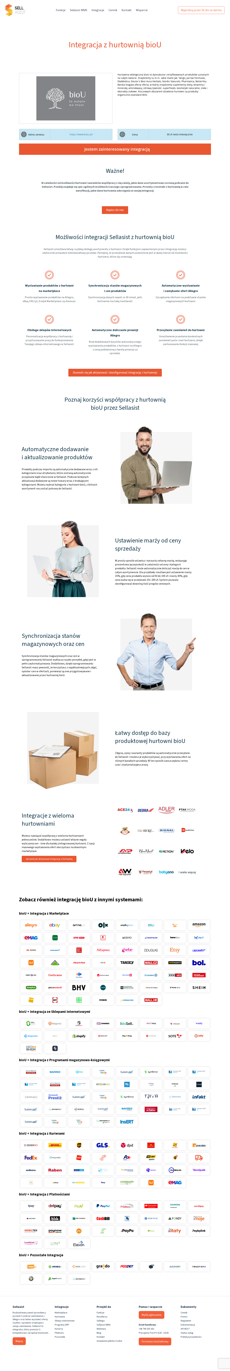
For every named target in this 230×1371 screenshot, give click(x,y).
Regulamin (186, 1320)
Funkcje (60, 10)
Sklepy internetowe (65, 1320)
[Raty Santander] (151, 1206)
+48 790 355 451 (146, 1329)
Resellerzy (102, 1316)
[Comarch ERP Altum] (79, 1084)
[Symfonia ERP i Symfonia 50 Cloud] (151, 1072)
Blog (99, 1333)
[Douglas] (151, 950)
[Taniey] (127, 963)
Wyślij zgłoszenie (151, 1315)
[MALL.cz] (151, 963)
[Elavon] (79, 1243)
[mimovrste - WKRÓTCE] (127, 1000)
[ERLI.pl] (151, 925)
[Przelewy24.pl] (127, 1206)
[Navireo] (127, 1109)
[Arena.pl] (79, 925)
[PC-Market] (175, 1084)
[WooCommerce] (103, 1023)
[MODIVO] (127, 938)
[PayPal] (103, 1206)
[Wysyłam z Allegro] (199, 1158)
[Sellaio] (55, 1048)
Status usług (187, 1333)
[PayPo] (127, 1231)
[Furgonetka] (55, 1158)
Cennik (113, 10)
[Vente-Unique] (103, 975)
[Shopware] (31, 1036)
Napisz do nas (115, 210)
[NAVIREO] (55, 1072)
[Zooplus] (31, 988)
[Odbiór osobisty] (103, 1158)
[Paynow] (55, 1231)
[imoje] (199, 1218)
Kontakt (127, 10)
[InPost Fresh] (55, 938)
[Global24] (175, 1170)
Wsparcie (142, 10)
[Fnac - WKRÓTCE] (31, 1000)
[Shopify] (79, 1036)
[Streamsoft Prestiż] (55, 1097)
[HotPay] (31, 1218)
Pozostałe (60, 1337)
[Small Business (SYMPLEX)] (31, 1097)
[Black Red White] (79, 950)
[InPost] (55, 1183)
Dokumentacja (188, 1325)
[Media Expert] (175, 963)
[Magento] (55, 1023)
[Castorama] (55, 950)
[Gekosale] (175, 1023)
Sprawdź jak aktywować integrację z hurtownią (49, 859)
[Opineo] (55, 1267)
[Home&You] (175, 938)
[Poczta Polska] (151, 1145)
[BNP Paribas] (79, 1218)
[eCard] (127, 1218)
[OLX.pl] (103, 925)
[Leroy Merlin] (55, 963)
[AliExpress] (103, 950)
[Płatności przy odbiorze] (103, 1231)
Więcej (19, 1341)
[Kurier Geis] (175, 1145)
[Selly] (199, 1036)
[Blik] (55, 1218)
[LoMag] (151, 1084)
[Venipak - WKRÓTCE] (199, 1170)
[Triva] (151, 1097)
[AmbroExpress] (127, 1158)
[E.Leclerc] (151, 975)
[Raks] (199, 1084)
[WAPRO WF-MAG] (31, 1072)
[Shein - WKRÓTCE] (199, 988)
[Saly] (199, 1023)
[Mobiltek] (31, 1231)
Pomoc (184, 1316)
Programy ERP (62, 1325)
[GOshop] (31, 1048)
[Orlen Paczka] (79, 1158)
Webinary (101, 1329)
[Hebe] (127, 950)
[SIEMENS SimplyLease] (175, 1206)
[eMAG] (31, 938)
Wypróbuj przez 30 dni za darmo (201, 10)
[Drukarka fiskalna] (151, 1267)
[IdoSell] (127, 1023)
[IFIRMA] (79, 1109)
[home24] (103, 963)
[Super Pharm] (127, 975)
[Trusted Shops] (31, 1279)
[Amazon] (199, 925)
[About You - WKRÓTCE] (103, 1000)
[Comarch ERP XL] (199, 1072)
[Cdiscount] (199, 950)
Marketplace (61, 1312)
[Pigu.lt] (199, 938)
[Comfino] (55, 1243)
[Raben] (55, 1170)
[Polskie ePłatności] (79, 1231)
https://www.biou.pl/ (81, 134)
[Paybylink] (199, 1231)
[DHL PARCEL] (55, 1145)
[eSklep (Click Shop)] (151, 1023)
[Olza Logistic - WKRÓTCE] (103, 1170)
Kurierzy (59, 1329)
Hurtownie (60, 1316)
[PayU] (79, 1206)
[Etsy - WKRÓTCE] (175, 950)
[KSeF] (151, 1109)
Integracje (98, 10)
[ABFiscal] (55, 1279)
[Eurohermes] (127, 1170)
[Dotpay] (55, 1206)
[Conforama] (55, 975)
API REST (185, 1329)
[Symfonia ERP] (127, 1097)
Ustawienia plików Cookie (109, 1341)
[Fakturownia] (175, 1097)
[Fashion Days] (31, 975)
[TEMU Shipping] (151, 1183)
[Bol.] (199, 963)
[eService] (151, 1218)
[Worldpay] (199, 1206)
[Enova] (103, 1084)
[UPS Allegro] (175, 1158)
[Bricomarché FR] (55, 988)
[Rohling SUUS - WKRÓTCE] (79, 1170)
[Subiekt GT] (127, 1072)
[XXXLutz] (175, 975)
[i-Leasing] (151, 1231)
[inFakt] (199, 1097)
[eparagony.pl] (55, 1109)
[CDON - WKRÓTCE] (79, 1000)
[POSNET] (127, 1267)
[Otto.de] (79, 938)
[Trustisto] (199, 1267)
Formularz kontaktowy (155, 1341)
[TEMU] (31, 963)
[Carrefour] (79, 975)
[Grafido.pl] (103, 1267)
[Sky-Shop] (127, 1036)
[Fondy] (175, 1218)
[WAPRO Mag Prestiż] (55, 1084)
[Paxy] (103, 1183)
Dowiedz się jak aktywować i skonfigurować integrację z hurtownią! (115, 372)
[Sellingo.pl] (31, 1023)
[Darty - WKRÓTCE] (55, 1000)
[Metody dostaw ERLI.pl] (79, 1183)
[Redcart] (103, 1036)
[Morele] (31, 950)
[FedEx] (31, 1158)
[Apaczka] (199, 1145)
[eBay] (55, 925)
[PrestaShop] (79, 1023)
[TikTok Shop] (175, 988)
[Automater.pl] (175, 1267)
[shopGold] (55, 1036)
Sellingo (101, 1320)
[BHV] (79, 988)
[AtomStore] (151, 1036)
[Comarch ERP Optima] (175, 1072)
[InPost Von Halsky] (151, 988)
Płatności (59, 1333)
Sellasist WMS (78, 10)
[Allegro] (31, 925)
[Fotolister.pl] (79, 1267)
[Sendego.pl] (31, 1145)
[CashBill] (103, 1218)
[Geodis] (151, 1170)
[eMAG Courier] (175, 1183)
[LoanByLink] (31, 1243)
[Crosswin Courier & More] (127, 1183)
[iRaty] (175, 1231)
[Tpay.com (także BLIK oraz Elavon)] (31, 1206)
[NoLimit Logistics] (151, 1158)
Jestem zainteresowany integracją (117, 149)
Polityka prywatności (191, 1337)
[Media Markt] (79, 963)
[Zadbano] (31, 1170)
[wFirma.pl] (79, 1072)
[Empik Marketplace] (127, 925)
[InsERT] (127, 1122)
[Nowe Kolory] (31, 1183)
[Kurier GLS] (103, 1145)
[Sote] (175, 1036)
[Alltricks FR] (103, 988)
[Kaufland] (103, 938)
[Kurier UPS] (79, 1145)
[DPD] (127, 1145)
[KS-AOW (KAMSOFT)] (127, 1084)
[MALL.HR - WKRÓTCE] (151, 1000)
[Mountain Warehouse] (127, 988)
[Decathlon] (151, 938)
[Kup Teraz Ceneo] (175, 925)
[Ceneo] (31, 1267)
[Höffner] (199, 975)
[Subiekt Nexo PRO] (103, 1072)
